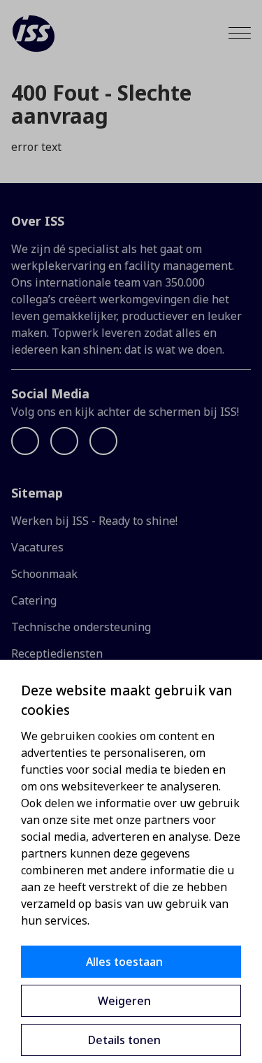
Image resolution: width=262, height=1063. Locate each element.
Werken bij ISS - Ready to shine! (94, 520)
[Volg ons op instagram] (103, 441)
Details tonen (124, 1040)
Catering (34, 600)
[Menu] (239, 33)
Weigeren (124, 1000)
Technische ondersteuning (81, 627)
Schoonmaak (44, 573)
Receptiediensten (57, 653)
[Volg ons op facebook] (25, 441)
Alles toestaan (124, 961)
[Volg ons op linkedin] (64, 441)
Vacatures (37, 547)
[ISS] (33, 33)
